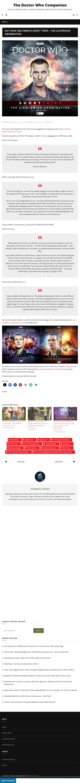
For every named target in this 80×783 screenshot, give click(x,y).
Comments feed (8, 739)
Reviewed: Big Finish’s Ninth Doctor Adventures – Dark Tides (27, 696)
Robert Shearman (49, 448)
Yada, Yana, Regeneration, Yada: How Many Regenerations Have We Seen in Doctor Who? (39, 670)
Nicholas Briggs (15, 448)
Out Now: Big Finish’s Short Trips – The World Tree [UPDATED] (13, 422)
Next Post (59, 462)
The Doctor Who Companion (40, 5)
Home (4, 765)
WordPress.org (8, 745)
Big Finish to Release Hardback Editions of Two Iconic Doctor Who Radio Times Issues (37, 676)
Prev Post (21, 462)
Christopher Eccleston (61, 440)
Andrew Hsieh (37, 122)
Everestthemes (33, 775)
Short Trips (66, 448)
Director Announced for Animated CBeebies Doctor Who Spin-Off (29, 702)
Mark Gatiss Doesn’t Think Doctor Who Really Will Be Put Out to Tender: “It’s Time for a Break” (40, 690)
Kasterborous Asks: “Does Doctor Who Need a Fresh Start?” (27, 658)
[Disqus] (40, 538)
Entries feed (6, 733)
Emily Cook (14, 444)
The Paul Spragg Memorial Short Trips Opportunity (53, 452)
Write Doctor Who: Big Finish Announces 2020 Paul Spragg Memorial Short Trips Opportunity (64, 424)
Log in (4, 727)
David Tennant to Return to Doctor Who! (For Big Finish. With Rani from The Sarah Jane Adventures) (38, 682)
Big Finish (43, 440)
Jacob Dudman (51, 444)
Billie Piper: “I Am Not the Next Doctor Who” (21, 664)
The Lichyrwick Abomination (18, 452)
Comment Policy (8, 759)
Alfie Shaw (14, 440)
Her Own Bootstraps (59, 369)
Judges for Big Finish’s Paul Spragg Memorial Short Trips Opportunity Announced (38, 423)
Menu (5, 22)
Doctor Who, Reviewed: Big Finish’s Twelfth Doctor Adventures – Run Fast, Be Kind (36, 652)
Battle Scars (70, 366)
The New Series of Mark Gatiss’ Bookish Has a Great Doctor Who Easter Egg (33, 646)
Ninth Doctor (32, 448)
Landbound (42, 369)
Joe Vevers (66, 444)
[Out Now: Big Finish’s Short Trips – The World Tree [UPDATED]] (14, 414)
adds (24, 282)
